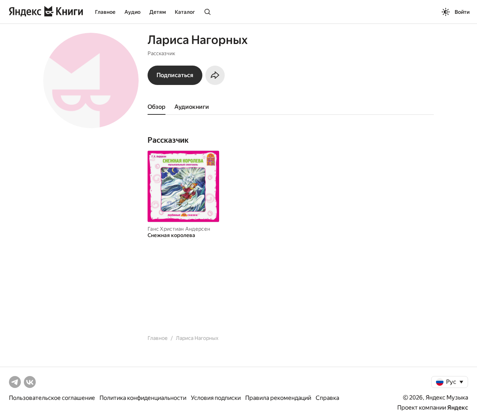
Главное (105, 12)
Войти (462, 12)
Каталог (185, 12)
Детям (157, 12)
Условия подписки (216, 397)
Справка (327, 397)
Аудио (132, 12)
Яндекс (457, 407)
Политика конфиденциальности (142, 397)
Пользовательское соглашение (52, 397)
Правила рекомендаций (278, 397)
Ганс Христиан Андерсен (179, 229)
